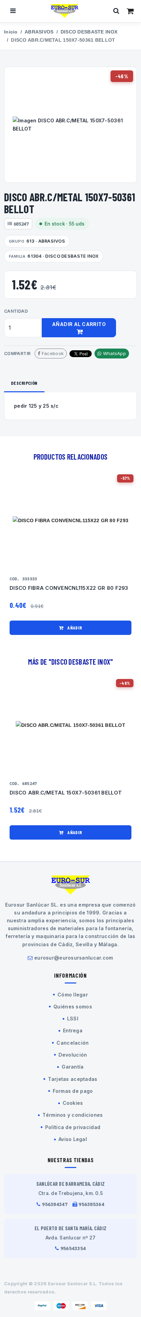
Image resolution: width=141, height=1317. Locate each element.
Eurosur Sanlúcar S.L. (73, 1283)
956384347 (55, 1204)
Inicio (11, 32)
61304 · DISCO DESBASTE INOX (54, 256)
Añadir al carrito (79, 324)
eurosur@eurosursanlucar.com (73, 958)
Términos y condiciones (72, 1115)
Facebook (52, 353)
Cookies (73, 1103)
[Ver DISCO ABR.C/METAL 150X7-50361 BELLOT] (70, 725)
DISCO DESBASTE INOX (89, 32)
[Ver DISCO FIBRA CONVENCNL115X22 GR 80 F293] (70, 520)
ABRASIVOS (39, 32)
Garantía (73, 1067)
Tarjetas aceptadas (72, 1079)
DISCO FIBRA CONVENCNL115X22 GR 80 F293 (69, 588)
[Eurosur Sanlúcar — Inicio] (64, 11)
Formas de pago (73, 1091)
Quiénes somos (72, 1006)
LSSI (72, 1018)
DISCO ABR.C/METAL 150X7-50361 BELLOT (66, 793)
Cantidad (16, 311)
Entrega (72, 1030)
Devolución (73, 1055)
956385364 (91, 1204)
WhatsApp (113, 353)
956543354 (73, 1248)
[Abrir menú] (13, 10)
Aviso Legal (73, 1139)
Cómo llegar (72, 994)
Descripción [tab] (24, 383)
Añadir (74, 627)
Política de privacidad (72, 1127)
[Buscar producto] (116, 10)
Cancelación (72, 1043)
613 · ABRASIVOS (37, 241)
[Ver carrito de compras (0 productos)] (130, 11)
